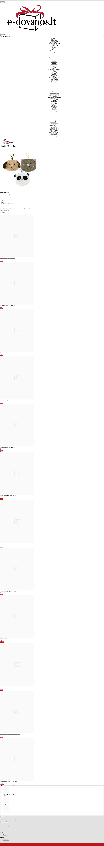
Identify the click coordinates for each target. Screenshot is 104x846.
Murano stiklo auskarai (54, 42)
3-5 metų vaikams (54, 65)
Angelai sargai (54, 72)
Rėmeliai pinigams (54, 119)
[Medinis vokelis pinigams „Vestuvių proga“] (17, 304)
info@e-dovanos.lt (9, 0)
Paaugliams (54, 67)
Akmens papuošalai (54, 41)
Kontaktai (14, 0)
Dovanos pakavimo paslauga (54, 114)
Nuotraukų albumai (54, 79)
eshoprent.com (15, 842)
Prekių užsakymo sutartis (7, 820)
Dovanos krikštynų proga (54, 93)
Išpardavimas (53, 38)
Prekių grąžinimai (6, 826)
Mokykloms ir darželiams (54, 130)
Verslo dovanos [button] (53, 122)
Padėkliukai (54, 76)
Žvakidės (54, 71)
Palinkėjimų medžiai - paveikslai (54, 132)
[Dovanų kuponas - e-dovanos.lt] (6, 793)
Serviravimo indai (54, 78)
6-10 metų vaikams (54, 66)
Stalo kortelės (53, 112)
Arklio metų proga (54, 104)
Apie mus (4, 817)
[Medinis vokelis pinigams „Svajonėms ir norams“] (17, 351)
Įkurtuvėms (54, 105)
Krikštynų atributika (54, 96)
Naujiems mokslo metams (54, 135)
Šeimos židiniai (54, 86)
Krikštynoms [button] (53, 92)
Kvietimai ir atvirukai (53, 111)
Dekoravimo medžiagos (54, 117)
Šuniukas (3, 196)
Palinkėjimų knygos (54, 131)
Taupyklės (54, 59)
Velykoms (54, 102)
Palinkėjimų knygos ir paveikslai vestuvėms (54, 91)
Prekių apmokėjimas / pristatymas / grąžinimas (11, 818)
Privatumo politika (6, 821)
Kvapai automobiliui (54, 51)
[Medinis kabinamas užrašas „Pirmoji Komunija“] (17, 780)
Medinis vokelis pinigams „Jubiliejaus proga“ (8, 495)
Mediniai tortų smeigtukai (54, 129)
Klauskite (13, 203)
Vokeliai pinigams (54, 121)
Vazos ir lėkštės (54, 73)
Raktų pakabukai (54, 47)
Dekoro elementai (54, 81)
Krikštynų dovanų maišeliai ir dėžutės (54, 97)
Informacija (2, 816)
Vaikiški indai (54, 61)
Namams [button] (53, 68)
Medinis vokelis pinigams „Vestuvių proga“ (7, 305)
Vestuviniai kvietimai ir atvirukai (54, 88)
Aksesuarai (54, 46)
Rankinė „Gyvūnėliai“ (4, 638)
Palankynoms (54, 109)
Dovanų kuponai (5, 828)
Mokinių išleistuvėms (54, 136)
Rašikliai (54, 124)
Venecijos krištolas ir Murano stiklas (54, 69)
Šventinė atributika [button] (53, 125)
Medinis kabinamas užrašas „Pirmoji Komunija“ (8, 781)
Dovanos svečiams (54, 133)
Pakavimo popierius (54, 118)
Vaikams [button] (53, 53)
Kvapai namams (54, 75)
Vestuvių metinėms (54, 103)
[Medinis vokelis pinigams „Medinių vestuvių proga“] (17, 590)
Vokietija (7, 204)
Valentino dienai (54, 106)
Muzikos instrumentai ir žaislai (54, 55)
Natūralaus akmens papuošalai (54, 43)
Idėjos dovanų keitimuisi (53, 83)
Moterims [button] (53, 39)
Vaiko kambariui (54, 62)
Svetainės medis (5, 829)
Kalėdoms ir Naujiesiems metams (54, 110)
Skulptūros (54, 74)
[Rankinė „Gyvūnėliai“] (17, 637)
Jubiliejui (54, 100)
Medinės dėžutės (54, 127)
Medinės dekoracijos (54, 126)
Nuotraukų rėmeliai (54, 80)
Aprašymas (5, 206)
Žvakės (54, 70)
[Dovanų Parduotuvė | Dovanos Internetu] (31, 31)
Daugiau (1, 261)
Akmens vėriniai (54, 44)
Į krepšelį (2, 641)
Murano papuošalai (54, 45)
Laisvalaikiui (54, 82)
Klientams (2, 832)
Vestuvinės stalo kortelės (54, 87)
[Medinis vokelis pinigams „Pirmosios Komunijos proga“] (17, 733)
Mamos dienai (54, 108)
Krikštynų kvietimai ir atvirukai (54, 95)
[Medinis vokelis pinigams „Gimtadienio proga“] (17, 257)
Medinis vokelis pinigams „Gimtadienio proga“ (8, 258)
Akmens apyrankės (54, 40)
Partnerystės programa (7, 827)
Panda (3, 199)
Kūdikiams (54, 63)
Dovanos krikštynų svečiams (54, 94)
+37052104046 (3, 0)
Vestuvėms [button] (53, 84)
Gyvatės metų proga (54, 99)
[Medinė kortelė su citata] (6, 811)
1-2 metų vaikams (54, 64)
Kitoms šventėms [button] (53, 98)
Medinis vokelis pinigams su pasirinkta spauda (8, 686)
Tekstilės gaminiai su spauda (54, 60)
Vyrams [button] (53, 48)
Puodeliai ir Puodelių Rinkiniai (54, 77)
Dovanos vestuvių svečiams (54, 89)
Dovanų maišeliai (54, 115)
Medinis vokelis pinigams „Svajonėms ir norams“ (8, 352)
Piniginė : (2, 195)
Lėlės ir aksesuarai (54, 54)
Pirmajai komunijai (54, 101)
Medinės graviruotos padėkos (54, 128)
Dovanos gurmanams (54, 50)
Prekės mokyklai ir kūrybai (54, 58)
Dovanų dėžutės (54, 116)
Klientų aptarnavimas (4, 822)
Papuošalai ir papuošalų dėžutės (54, 56)
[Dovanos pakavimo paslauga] (6, 802)
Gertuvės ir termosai (54, 123)
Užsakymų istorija (6, 835)
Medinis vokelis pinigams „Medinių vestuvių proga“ (9, 591)
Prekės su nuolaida (6, 825)
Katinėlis (3, 198)
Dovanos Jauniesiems (54, 85)
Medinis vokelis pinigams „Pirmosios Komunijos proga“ (10, 734)
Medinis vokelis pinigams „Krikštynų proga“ (7, 543)
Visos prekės (12, 785)
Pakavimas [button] (53, 113)
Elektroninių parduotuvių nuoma (6, 842)
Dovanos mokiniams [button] (53, 134)
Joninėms (54, 107)
